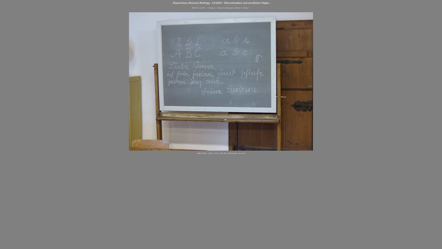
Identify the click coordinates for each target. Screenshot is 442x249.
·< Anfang (210, 8)
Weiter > (238, 8)
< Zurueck (220, 8)
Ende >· (246, 8)
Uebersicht (229, 8)
